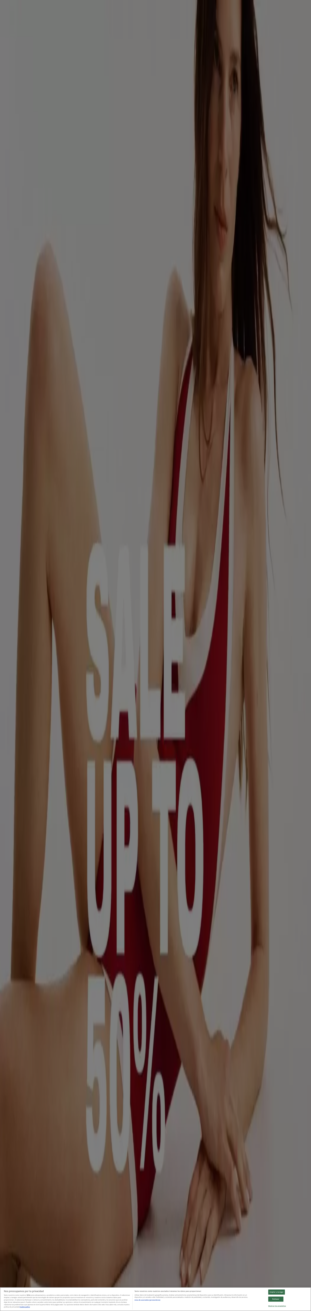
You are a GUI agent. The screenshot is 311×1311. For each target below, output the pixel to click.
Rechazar (275, 1299)
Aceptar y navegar (277, 1292)
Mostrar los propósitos (277, 1306)
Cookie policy (25, 1307)
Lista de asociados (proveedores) (147, 1300)
